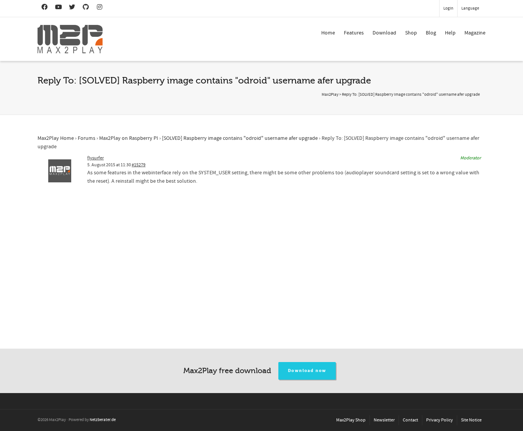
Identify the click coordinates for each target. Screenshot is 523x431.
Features (354, 32)
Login (448, 8)
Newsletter (384, 420)
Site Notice (471, 420)
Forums (86, 138)
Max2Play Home (56, 138)
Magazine (474, 32)
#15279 (138, 165)
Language (470, 8)
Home (328, 32)
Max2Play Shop (351, 420)
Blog (431, 32)
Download (384, 32)
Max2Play (330, 94)
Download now (307, 370)
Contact (410, 420)
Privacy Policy (439, 420)
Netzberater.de (103, 420)
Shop (411, 32)
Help (450, 32)
